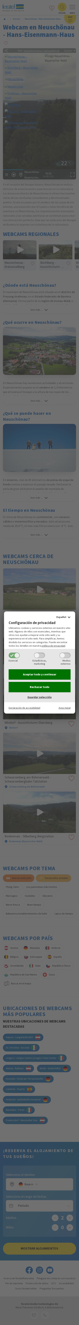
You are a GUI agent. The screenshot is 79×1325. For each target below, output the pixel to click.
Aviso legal (65, 708)
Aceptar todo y (39, 674)
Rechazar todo (39, 687)
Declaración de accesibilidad (24, 708)
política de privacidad (53, 646)
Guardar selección (39, 697)
